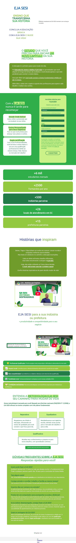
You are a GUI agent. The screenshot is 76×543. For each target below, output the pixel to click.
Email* (42, 118)
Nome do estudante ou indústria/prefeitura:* (51, 113)
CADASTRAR (52, 153)
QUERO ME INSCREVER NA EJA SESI (38, 447)
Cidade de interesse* (46, 128)
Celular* (43, 123)
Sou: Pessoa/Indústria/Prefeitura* (48, 108)
